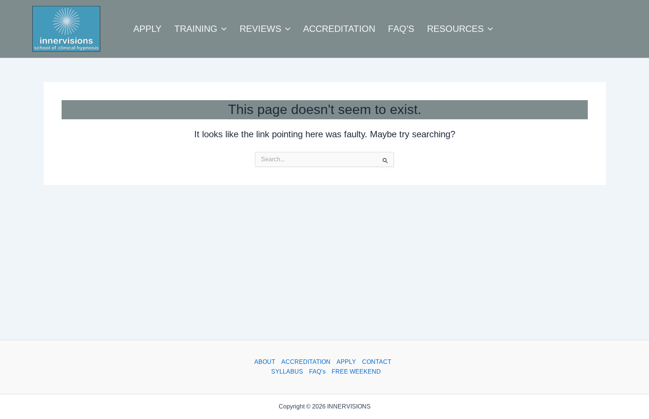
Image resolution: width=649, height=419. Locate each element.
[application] (221, 29)
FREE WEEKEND (356, 371)
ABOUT (264, 362)
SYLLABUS (287, 371)
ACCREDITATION (306, 362)
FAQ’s (317, 371)
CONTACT (376, 362)
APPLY (346, 362)
